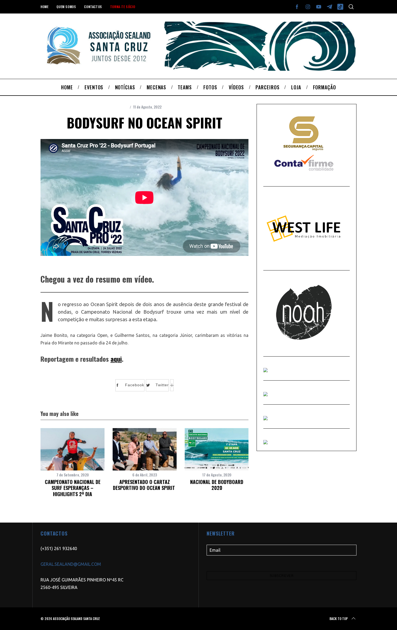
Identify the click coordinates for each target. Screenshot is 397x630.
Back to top (338, 618)
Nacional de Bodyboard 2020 (216, 485)
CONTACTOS (93, 6)
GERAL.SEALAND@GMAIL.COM (71, 564)
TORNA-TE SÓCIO (122, 6)
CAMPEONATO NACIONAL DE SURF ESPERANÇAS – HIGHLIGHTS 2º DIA (72, 487)
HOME (44, 6)
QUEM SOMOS (66, 6)
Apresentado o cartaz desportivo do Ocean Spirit (144, 485)
